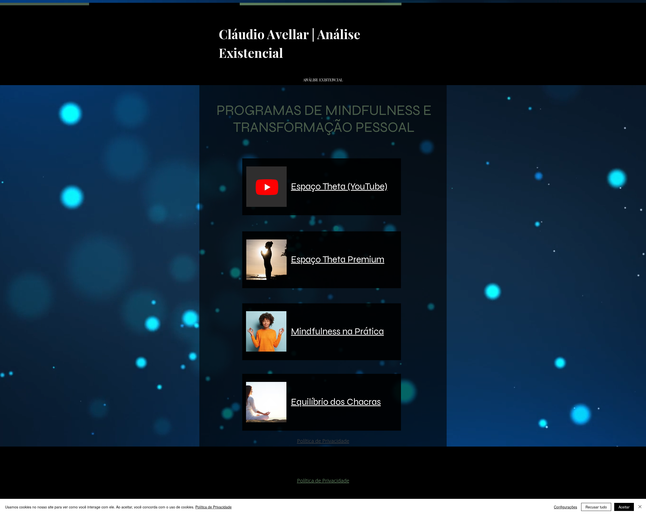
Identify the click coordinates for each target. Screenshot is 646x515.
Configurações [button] (565, 506)
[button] (266, 186)
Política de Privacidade (213, 506)
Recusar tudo (596, 506)
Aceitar (624, 506)
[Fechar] (640, 507)
